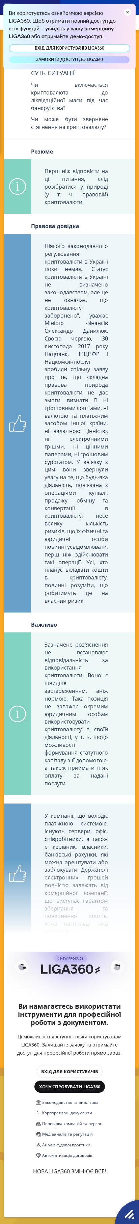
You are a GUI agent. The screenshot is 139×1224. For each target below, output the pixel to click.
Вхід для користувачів (69, 1071)
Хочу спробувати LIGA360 (69, 1087)
